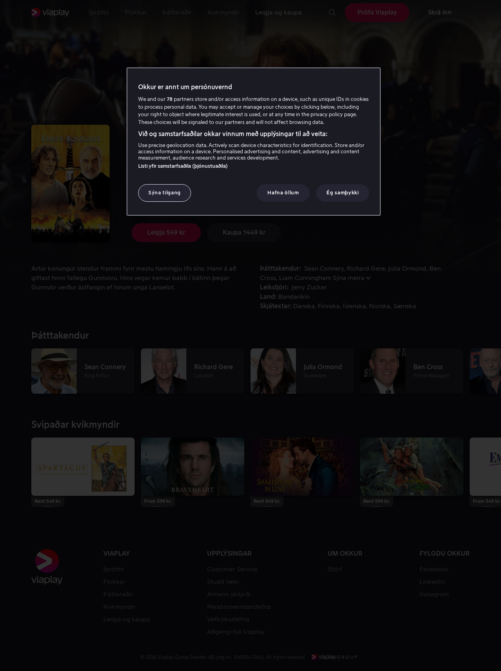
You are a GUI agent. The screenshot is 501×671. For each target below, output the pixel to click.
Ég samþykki (342, 192)
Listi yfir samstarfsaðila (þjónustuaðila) (183, 166)
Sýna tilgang (164, 192)
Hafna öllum (283, 192)
